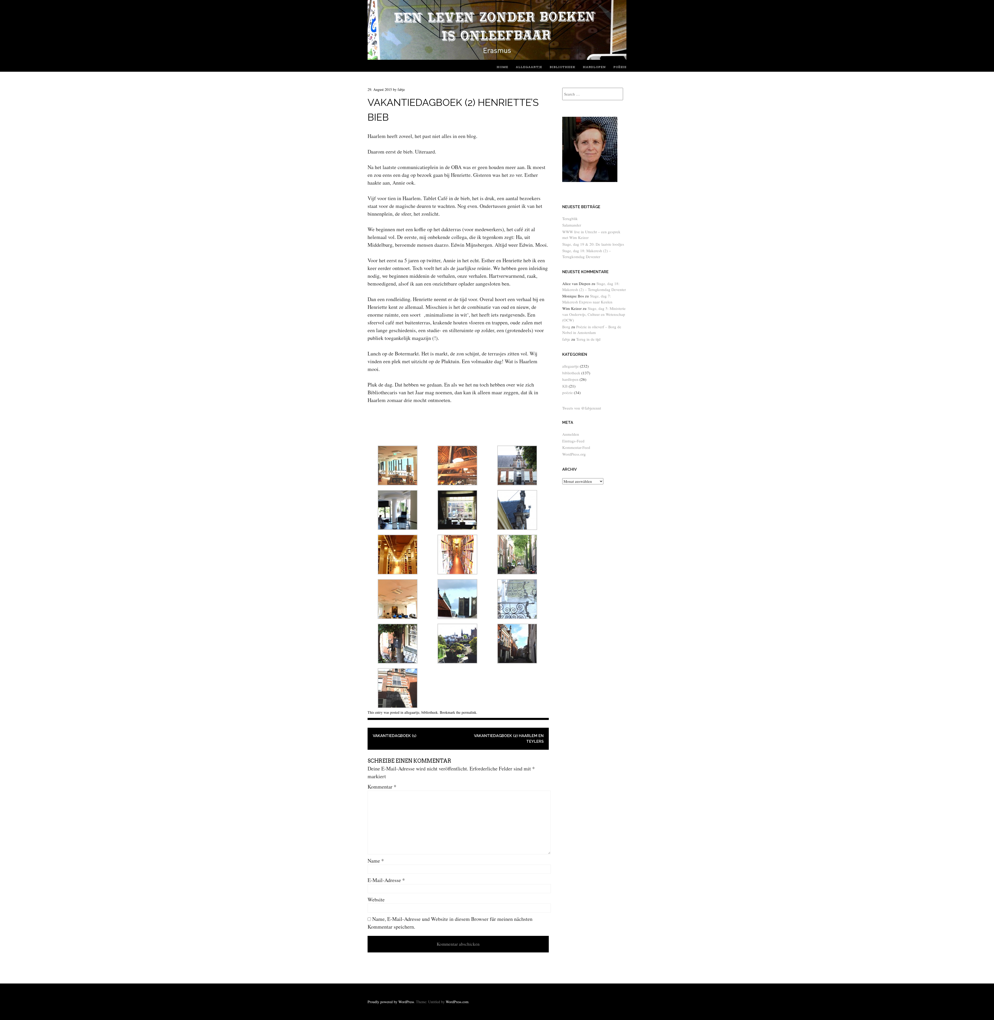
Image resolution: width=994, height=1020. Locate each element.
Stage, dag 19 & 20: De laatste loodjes (593, 244)
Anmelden (570, 434)
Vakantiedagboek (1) (394, 735)
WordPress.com (457, 1001)
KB (565, 386)
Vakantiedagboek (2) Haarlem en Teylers (509, 738)
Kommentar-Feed (576, 447)
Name (376, 860)
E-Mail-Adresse (386, 880)
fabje (401, 89)
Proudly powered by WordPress (391, 1001)
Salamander (571, 225)
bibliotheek (562, 67)
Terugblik (570, 218)
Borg (566, 326)
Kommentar (382, 786)
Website (376, 899)
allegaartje (529, 67)
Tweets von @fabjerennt (581, 408)
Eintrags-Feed (573, 440)
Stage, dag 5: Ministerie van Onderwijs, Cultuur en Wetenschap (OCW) (594, 314)
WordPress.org (574, 454)
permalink (469, 712)
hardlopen (594, 67)
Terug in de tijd (588, 339)
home (502, 67)
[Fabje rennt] (497, 57)
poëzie (619, 67)
